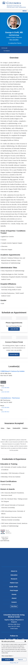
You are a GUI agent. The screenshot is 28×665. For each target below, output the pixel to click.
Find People (14, 590)
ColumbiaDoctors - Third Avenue (10, 398)
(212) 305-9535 (14, 329)
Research (14, 579)
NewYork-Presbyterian (14, 557)
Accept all (7, 659)
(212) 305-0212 (5, 411)
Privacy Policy (13, 662)
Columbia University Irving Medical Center (14, 552)
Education (14, 575)
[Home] (14, 4)
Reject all (20, 659)
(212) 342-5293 (5, 391)
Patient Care (14, 583)
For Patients (7, 50)
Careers (14, 602)
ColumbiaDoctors (14, 562)
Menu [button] (25, 11)
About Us (14, 571)
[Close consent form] (25, 641)
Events (14, 594)
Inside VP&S (14, 587)
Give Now (14, 606)
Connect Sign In (14, 354)
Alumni (14, 598)
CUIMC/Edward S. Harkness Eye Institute (12, 371)
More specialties (14, 39)
